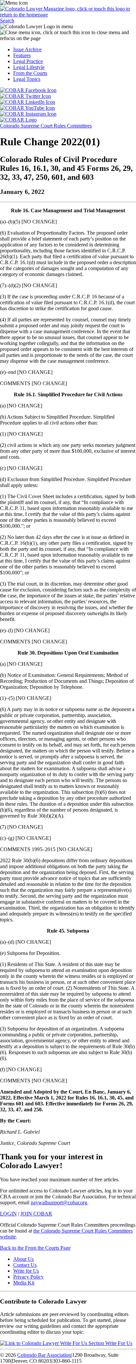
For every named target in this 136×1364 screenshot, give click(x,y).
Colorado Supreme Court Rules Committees (46, 125)
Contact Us (25, 1265)
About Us (23, 1259)
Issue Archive (27, 49)
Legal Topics (26, 79)
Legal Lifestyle (29, 67)
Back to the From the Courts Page (35, 1248)
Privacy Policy (28, 1277)
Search (7, 20)
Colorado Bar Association (44, 1355)
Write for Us (26, 1271)
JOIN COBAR (36, 1213)
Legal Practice (28, 61)
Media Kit (23, 1282)
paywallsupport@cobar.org (59, 1202)
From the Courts (30, 73)
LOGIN (8, 1213)
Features (22, 55)
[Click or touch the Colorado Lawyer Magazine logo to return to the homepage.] (68, 14)
